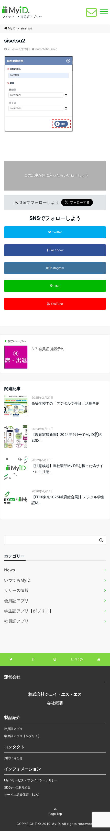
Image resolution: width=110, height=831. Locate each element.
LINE (56, 286)
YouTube (57, 304)
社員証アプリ (16, 621)
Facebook (56, 250)
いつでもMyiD (17, 580)
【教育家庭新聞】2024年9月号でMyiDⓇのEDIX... (66, 437)
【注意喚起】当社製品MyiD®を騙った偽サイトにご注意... (67, 468)
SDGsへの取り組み (17, 787)
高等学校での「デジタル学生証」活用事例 (65, 403)
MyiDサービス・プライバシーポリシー (31, 780)
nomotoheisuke (46, 49)
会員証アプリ (16, 600)
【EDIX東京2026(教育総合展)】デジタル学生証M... (67, 500)
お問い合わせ (13, 758)
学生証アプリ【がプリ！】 (28, 610)
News (9, 569)
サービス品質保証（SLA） (22, 794)
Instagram (57, 268)
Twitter (57, 232)
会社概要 (55, 702)
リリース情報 (16, 590)
